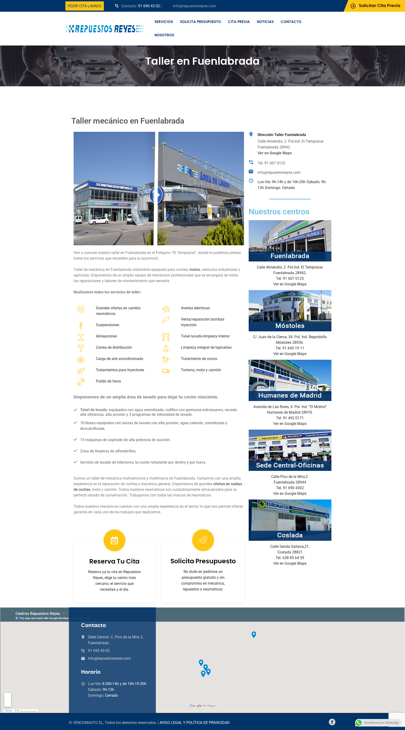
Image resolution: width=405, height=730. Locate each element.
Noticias (265, 22)
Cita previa (239, 22)
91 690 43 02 (149, 6)
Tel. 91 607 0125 (271, 163)
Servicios (163, 22)
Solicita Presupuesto (200, 22)
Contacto (291, 22)
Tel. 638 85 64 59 (290, 558)
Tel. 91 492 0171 (290, 418)
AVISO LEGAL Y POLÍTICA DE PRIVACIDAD (195, 722)
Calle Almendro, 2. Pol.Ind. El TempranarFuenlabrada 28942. (291, 147)
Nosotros (164, 35)
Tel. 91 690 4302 (290, 488)
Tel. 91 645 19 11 (290, 348)
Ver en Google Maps (290, 284)
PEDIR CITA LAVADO (84, 6)
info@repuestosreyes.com (194, 6)
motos (194, 269)
